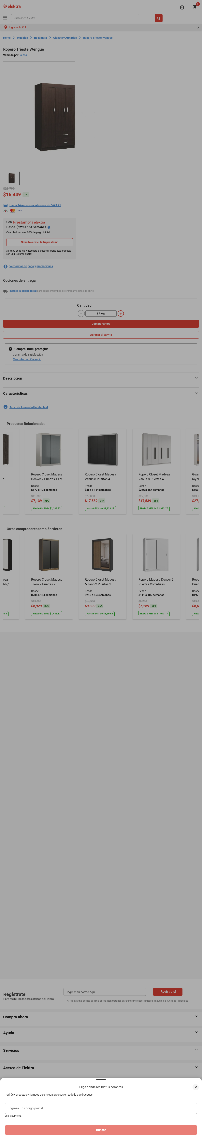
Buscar (101, 1130)
